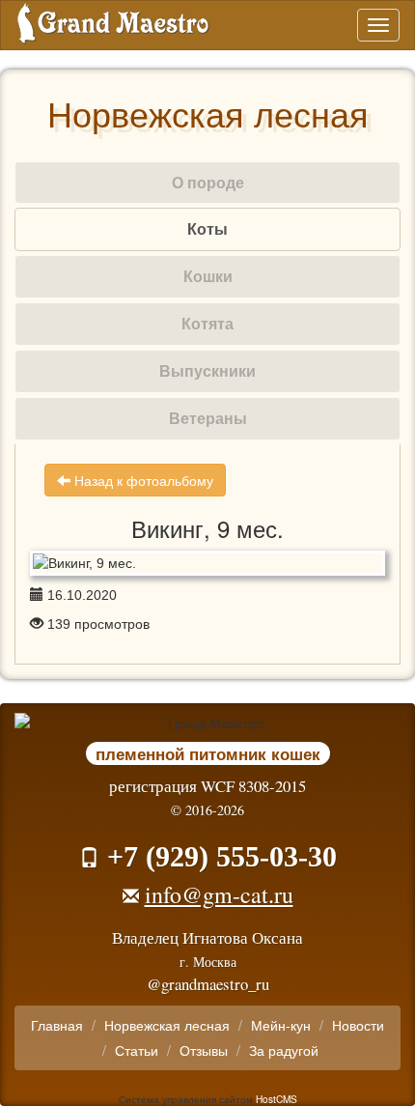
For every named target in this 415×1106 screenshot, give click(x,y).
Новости (358, 1025)
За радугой (283, 1050)
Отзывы (204, 1050)
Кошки (208, 276)
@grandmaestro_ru (208, 984)
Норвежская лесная (167, 1025)
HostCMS (276, 1099)
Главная (57, 1025)
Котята (207, 323)
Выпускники (207, 370)
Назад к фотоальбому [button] (141, 480)
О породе (208, 182)
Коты (207, 228)
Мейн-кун (281, 1025)
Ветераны (208, 418)
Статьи (136, 1050)
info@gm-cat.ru (219, 894)
